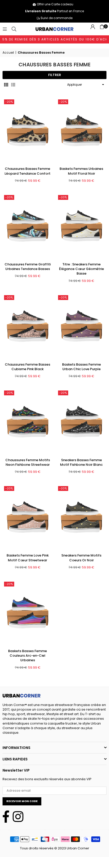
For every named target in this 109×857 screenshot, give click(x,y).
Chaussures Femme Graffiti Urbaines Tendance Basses (28, 266)
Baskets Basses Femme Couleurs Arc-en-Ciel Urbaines (27, 656)
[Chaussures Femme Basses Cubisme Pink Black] (27, 326)
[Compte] (92, 29)
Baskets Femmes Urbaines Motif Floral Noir (81, 171)
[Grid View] (6, 84)
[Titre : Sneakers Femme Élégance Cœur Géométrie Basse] (81, 226)
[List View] (13, 84)
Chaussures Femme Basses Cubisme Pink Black (27, 366)
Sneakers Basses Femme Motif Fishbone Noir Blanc (81, 462)
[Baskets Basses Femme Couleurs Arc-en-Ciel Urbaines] (27, 612)
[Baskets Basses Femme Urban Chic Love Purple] (81, 326)
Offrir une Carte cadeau (55, 4)
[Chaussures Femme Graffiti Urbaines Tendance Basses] (27, 226)
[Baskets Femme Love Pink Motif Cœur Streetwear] (27, 517)
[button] (101, 29)
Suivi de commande (56, 18)
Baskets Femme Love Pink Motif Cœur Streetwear (28, 557)
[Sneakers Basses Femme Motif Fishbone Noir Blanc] (81, 421)
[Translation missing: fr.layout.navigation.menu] (4, 28)
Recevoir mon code (22, 801)
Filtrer (54, 74)
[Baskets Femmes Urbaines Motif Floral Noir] (81, 130)
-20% (9, 102)
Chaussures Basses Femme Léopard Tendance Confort (27, 171)
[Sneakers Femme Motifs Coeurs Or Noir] (81, 517)
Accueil (8, 53)
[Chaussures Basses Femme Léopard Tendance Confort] (27, 130)
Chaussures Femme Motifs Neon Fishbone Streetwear (27, 462)
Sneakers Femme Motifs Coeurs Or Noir (81, 557)
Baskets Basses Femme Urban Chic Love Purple (81, 366)
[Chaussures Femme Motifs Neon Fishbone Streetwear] (27, 421)
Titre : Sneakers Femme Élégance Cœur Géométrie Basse (81, 269)
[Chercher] (14, 28)
